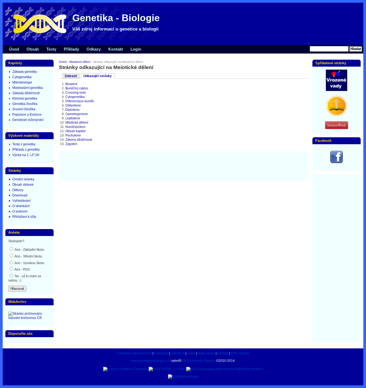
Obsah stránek (22, 185)
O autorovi (19, 211)
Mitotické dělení (76, 122)
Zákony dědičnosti (78, 140)
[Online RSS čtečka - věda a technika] (336, 128)
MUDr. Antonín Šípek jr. (198, 361)
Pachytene (73, 135)
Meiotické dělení (79, 61)
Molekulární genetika (27, 88)
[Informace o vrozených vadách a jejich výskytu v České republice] (336, 90)
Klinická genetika (24, 98)
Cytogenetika (75, 97)
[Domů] (85, 40)
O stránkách (21, 206)
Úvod (14, 49)
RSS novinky (240, 353)
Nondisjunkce (75, 127)
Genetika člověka (25, 104)
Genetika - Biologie (116, 17)
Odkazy (94, 49)
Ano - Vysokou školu (29, 263)
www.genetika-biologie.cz (150, 361)
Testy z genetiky (23, 144)
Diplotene (72, 110)
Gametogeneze (76, 114)
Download (19, 195)
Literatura (178, 353)
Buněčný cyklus (76, 88)
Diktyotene (73, 105)
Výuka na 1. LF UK (25, 155)
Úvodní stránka (23, 179)
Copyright (161, 353)
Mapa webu (206, 353)
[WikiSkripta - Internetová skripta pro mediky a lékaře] (336, 115)
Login (135, 49)
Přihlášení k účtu (24, 217)
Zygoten (71, 144)
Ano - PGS (22, 269)
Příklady (71, 49)
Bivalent (71, 84)
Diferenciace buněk (79, 101)
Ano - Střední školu (28, 256)
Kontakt (115, 49)
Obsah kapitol (75, 131)
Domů (63, 61)
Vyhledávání (21, 201)
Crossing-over (75, 92)
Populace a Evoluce (27, 114)
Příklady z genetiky (26, 149)
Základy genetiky (24, 72)
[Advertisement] (183, 166)
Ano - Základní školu (29, 250)
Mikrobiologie (22, 82)
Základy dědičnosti (26, 93)
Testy (51, 49)
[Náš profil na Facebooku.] (336, 162)
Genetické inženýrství (27, 120)
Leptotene (72, 118)
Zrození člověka (23, 109)
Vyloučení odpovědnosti (134, 353)
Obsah (33, 49)
